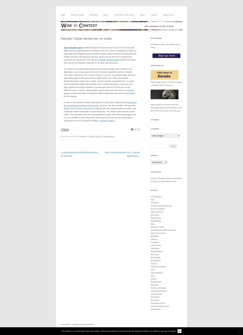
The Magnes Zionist (158, 303)
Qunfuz (153, 278)
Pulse (153, 275)
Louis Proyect (156, 245)
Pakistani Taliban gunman (109, 60)
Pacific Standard (157, 272)
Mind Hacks (155, 254)
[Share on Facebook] (132, 129)
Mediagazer (155, 248)
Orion (153, 269)
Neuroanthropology (158, 266)
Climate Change (77, 15)
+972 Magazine (156, 196)
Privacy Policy (169, 15)
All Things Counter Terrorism (161, 205)
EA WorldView (156, 221)
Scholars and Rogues (158, 288)
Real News (154, 285)
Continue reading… (107, 120)
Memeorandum (157, 251)
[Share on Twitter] (136, 129)
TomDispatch (156, 309)
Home (63, 15)
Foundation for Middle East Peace (163, 230)
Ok (179, 331)
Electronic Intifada (157, 227)
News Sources (109, 136)
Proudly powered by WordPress (84, 324)
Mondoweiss (155, 257)
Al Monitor (155, 202)
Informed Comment (158, 233)
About (142, 15)
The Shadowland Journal (160, 306)
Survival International (159, 291)
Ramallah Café (156, 281)
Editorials (93, 15)
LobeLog (154, 239)
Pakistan (82, 136)
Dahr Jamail (155, 215)
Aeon (153, 199)
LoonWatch (155, 242)
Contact (154, 15)
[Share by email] (139, 129)
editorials (158, 108)
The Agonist (155, 297)
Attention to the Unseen (124, 15)
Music (105, 15)
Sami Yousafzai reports (73, 47)
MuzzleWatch (156, 260)
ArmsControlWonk (158, 208)
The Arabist (155, 300)
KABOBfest (155, 236)
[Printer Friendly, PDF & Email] (65, 130)
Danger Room (156, 218)
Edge (152, 224)
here (178, 111)
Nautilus (154, 263)
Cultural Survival (157, 211)
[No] (240, 331)
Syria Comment (156, 294)
